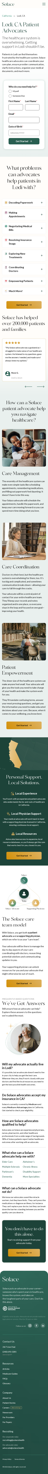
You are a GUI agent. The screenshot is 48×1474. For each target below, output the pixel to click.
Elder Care (7, 1161)
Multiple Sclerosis (11, 1166)
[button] (43, 4)
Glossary (6, 1383)
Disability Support (32, 1171)
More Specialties (31, 1176)
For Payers (7, 1422)
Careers (6, 1407)
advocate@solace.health (13, 1448)
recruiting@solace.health (13, 1440)
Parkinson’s (8, 1171)
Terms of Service (19, 1459)
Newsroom (7, 1412)
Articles (6, 1369)
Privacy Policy (7, 1459)
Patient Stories (9, 1403)
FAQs (5, 1378)
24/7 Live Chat (9, 1347)
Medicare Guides (10, 1373)
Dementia (7, 1176)
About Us (7, 1398)
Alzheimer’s (29, 1161)
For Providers (8, 1417)
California (7, 15)
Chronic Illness (30, 1166)
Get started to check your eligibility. (17, 1110)
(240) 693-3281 (10, 1351)
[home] (8, 4)
